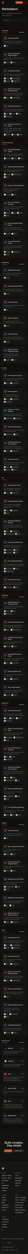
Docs (16, 1175)
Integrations (5, 1185)
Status (17, 1185)
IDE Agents (5, 1180)
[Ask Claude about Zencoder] (6, 1250)
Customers (5, 1205)
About (3, 1197)
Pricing (4, 1190)
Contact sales (18, 1150)
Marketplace (19, 1178)
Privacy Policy (19, 1202)
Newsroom (5, 1207)
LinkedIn (4, 1224)
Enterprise (5, 1188)
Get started (19, 2)
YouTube (4, 1227)
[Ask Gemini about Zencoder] (13, 1250)
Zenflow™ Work (6, 1178)
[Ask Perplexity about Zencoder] (10, 1250)
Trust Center (19, 1207)
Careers (4, 1200)
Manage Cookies (20, 1210)
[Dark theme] (9, 1243)
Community (5, 1222)
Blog (3, 1202)
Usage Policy (19, 1205)
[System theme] (6, 1243)
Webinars (18, 1183)
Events (4, 1210)
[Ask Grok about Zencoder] (16, 1250)
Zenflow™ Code (6, 1175)
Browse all (21, 32)
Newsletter (18, 1180)
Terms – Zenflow (20, 1200)
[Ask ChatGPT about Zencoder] (3, 1250)
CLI (3, 1183)
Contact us (5, 1219)
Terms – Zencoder (20, 1197)
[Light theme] (3, 1243)
